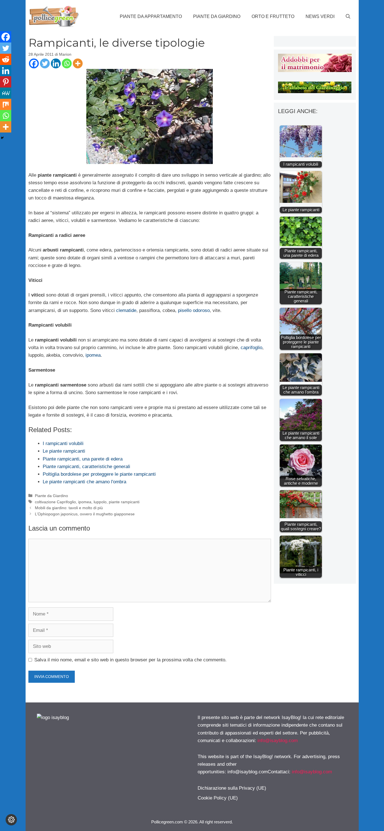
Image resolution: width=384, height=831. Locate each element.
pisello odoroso (194, 310)
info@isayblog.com (277, 740)
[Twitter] (45, 63)
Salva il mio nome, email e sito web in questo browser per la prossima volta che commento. (130, 659)
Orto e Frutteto (273, 16)
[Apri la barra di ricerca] (348, 17)
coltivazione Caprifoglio (55, 502)
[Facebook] (34, 63)
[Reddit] (5, 59)
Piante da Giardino (216, 16)
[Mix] (5, 104)
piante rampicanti (124, 502)
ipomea (93, 355)
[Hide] (2, 138)
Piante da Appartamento (151, 16)
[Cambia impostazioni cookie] (11, 819)
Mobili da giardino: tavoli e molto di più (69, 508)
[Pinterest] (5, 81)
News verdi (320, 16)
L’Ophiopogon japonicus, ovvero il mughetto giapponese (85, 514)
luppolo (100, 502)
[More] (78, 63)
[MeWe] (5, 93)
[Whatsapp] (67, 63)
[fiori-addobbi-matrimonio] (314, 70)
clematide (126, 310)
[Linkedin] (56, 63)
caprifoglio (251, 347)
